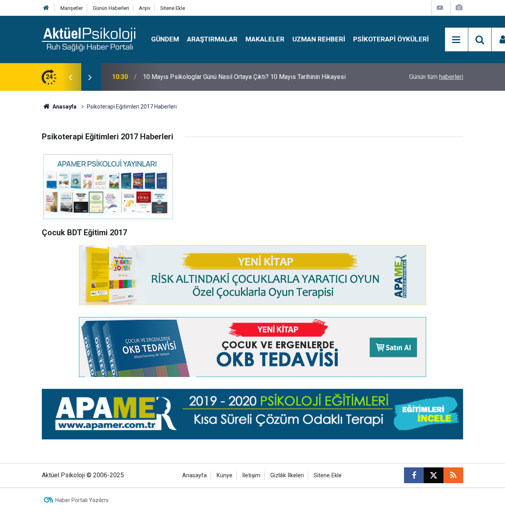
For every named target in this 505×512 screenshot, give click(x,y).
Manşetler (71, 8)
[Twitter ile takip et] (433, 475)
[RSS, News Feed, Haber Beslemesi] (453, 475)
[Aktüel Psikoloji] (88, 39)
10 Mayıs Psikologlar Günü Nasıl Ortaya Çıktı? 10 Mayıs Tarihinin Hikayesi (244, 77)
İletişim (251, 475)
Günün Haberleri (111, 8)
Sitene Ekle (172, 8)
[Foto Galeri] (458, 7)
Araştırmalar (212, 39)
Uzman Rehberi (318, 39)
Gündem (165, 39)
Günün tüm (436, 77)
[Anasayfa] (46, 8)
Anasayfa (64, 106)
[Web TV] (440, 7)
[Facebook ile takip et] (414, 475)
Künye (224, 475)
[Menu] (456, 39)
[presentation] (70, 77)
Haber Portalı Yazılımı (81, 500)
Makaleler (264, 39)
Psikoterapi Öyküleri (391, 39)
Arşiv (144, 8)
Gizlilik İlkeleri (287, 475)
